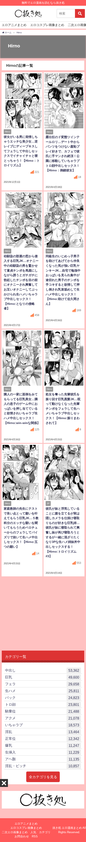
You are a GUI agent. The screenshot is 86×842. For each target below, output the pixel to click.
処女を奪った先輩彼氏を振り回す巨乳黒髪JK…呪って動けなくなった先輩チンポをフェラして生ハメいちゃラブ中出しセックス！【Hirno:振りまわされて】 (63, 408)
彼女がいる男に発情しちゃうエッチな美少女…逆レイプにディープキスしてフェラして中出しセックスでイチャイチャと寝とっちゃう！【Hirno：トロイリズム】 (22, 151)
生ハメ (42, 691)
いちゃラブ (42, 725)
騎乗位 (42, 711)
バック (42, 698)
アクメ (42, 718)
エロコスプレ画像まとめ (47, 24)
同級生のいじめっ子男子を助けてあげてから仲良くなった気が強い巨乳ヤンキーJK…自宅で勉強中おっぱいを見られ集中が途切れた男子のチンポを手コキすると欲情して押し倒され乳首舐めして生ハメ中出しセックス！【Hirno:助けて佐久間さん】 (63, 280)
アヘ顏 (42, 759)
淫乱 (42, 732)
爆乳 (42, 745)
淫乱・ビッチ (42, 766)
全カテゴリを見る (43, 777)
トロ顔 (42, 704)
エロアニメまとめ (14, 24)
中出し (42, 670)
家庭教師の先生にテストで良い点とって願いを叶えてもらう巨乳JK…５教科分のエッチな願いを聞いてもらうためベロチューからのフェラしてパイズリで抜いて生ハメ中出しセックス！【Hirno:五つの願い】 (21, 527)
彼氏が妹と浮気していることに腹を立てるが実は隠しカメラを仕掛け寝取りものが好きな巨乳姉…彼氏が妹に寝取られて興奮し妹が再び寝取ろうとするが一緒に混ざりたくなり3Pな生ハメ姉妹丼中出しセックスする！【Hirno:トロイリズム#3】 (63, 532)
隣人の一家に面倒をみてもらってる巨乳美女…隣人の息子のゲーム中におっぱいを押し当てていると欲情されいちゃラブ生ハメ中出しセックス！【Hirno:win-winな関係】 (22, 408)
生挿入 (42, 752)
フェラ (42, 684)
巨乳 (42, 677)
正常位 (42, 738)
